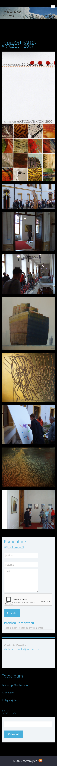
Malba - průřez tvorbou (15, 685)
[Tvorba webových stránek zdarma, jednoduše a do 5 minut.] (40, 760)
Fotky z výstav (10, 700)
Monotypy (8, 692)
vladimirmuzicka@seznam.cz (21, 649)
